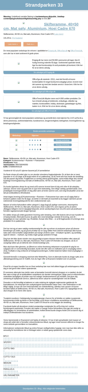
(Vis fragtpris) (17, 38)
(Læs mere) (58, 34)
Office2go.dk (62, 51)
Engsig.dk (52, 51)
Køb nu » (30, 44)
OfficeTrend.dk (76, 51)
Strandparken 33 (44, 5)
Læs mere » (13, 44)
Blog (39, 389)
